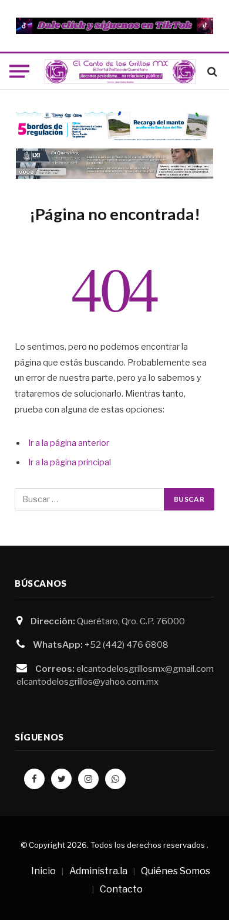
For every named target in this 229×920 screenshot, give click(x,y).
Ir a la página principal (69, 462)
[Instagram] (88, 779)
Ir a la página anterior (68, 443)
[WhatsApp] (115, 779)
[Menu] (19, 72)
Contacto (121, 889)
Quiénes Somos (175, 871)
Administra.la (98, 871)
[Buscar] (211, 71)
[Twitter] (61, 779)
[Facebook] (34, 779)
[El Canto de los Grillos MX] (120, 71)
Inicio (43, 871)
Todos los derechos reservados (148, 845)
